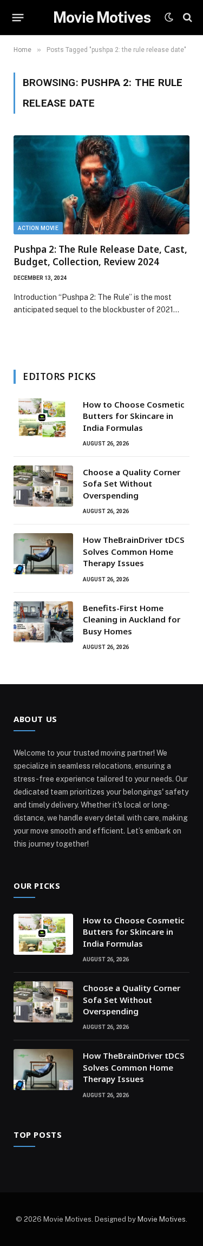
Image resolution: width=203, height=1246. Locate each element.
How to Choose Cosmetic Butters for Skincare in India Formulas (134, 416)
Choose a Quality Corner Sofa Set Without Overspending (131, 484)
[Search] (186, 17)
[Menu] (18, 17)
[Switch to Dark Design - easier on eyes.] (169, 17)
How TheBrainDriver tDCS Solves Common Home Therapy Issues (134, 551)
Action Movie (38, 228)
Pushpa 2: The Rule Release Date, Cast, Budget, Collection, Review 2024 (100, 255)
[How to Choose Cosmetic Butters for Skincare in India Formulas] (43, 418)
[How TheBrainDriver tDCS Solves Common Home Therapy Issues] (43, 553)
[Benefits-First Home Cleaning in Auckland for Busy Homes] (43, 621)
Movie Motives (161, 1219)
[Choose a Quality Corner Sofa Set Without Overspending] (43, 486)
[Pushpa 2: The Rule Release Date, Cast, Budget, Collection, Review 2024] (101, 184)
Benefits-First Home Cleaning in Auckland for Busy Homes (131, 619)
